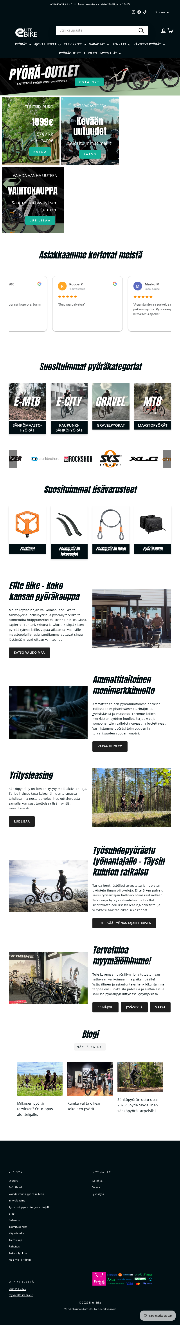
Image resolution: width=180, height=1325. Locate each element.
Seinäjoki (105, 1007)
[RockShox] (40, 459)
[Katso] (30, 131)
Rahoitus (14, 1246)
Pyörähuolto (16, 1187)
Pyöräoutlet (70, 53)
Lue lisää (22, 821)
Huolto (90, 53)
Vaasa (160, 1007)
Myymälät (109, 53)
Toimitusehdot (18, 1226)
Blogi (12, 1213)
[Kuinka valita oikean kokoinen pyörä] (90, 1079)
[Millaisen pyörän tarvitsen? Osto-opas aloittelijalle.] (40, 1079)
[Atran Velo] (139, 459)
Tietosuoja (15, 1240)
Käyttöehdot (16, 1233)
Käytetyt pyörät (148, 44)
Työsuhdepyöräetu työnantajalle (29, 1207)
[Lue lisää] (33, 200)
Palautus (14, 1220)
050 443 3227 (17, 1288)
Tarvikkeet (73, 44)
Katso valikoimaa (29, 652)
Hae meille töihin (20, 1259)
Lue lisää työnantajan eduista (124, 923)
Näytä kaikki (90, 1047)
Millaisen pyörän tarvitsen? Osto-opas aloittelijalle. (35, 1109)
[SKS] (73, 458)
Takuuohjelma (18, 1253)
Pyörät (21, 44)
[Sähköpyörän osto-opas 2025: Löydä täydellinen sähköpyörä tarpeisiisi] (140, 1077)
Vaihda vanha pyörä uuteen (26, 1194)
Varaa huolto (110, 746)
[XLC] (106, 459)
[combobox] (102, 30)
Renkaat (119, 44)
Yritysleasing (17, 1200)
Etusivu (13, 1180)
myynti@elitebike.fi (21, 1295)
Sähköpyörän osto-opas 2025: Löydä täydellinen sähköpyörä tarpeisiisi (137, 1105)
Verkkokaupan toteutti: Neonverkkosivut (90, 1309)
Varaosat (97, 44)
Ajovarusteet (45, 44)
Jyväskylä (134, 1007)
